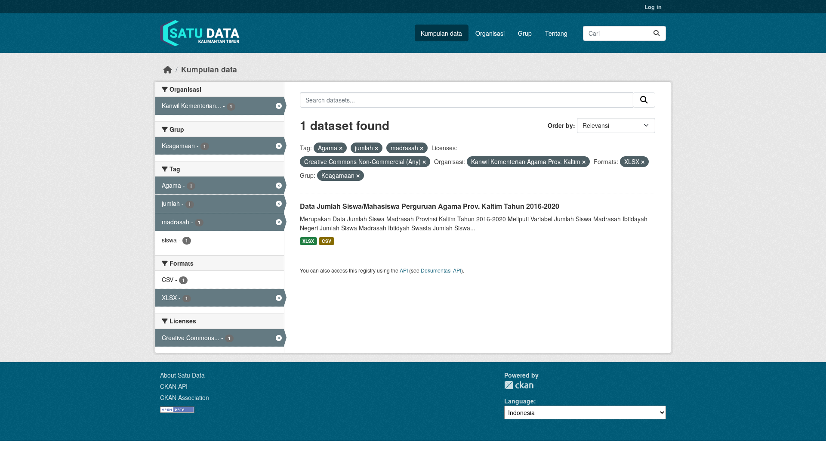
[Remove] (340, 148)
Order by (560, 125)
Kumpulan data (441, 33)
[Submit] (656, 33)
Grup (525, 33)
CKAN (518, 385)
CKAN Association (184, 397)
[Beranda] (167, 69)
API (404, 270)
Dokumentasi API (441, 270)
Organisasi (490, 33)
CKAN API (174, 386)
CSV (326, 241)
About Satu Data (182, 375)
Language (519, 401)
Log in (653, 7)
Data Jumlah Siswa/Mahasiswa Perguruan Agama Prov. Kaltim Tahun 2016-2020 (429, 206)
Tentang (556, 33)
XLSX (308, 241)
